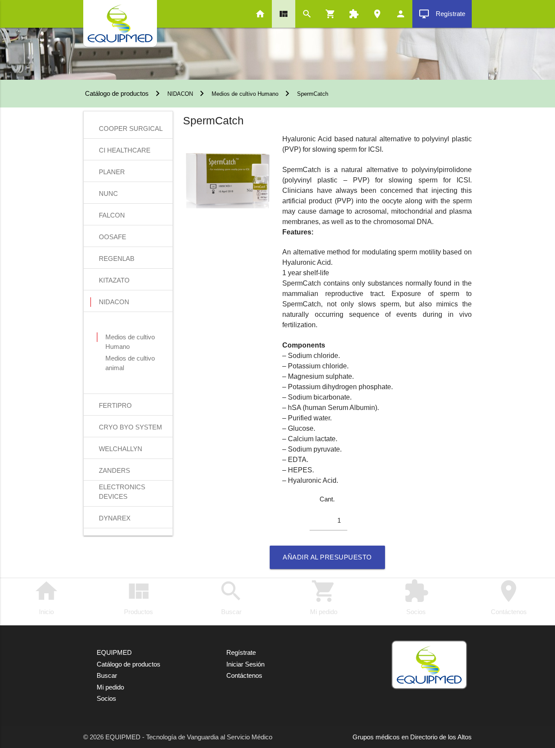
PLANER (112, 172)
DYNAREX (115, 518)
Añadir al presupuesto (327, 557)
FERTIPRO (115, 405)
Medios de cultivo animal (130, 359)
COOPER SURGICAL (131, 128)
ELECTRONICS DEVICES (122, 487)
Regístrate (442, 14)
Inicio (46, 596)
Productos (138, 596)
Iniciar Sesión (245, 664)
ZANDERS (114, 470)
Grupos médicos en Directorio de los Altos (412, 737)
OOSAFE (112, 237)
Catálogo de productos (116, 93)
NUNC (108, 193)
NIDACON (180, 94)
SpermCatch (312, 94)
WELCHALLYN (120, 448)
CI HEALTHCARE (124, 150)
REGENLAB (116, 258)
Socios (416, 596)
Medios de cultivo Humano (245, 94)
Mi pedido (323, 596)
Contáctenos (509, 596)
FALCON (112, 215)
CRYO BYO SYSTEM (130, 427)
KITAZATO (114, 280)
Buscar (231, 596)
